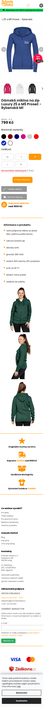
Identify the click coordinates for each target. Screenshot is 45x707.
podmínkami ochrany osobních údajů (20, 634)
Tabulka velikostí (15, 189)
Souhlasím (21, 700)
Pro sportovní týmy (9, 519)
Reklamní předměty (9, 522)
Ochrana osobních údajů (12, 578)
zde (18, 686)
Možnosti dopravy (15, 197)
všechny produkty (9, 525)
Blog (3, 537)
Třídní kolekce (7, 516)
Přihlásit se (8, 641)
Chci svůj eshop (8, 544)
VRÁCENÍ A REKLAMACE (10, 593)
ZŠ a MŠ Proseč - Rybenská (17, 19)
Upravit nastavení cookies (12, 581)
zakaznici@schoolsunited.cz (13, 601)
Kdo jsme (5, 540)
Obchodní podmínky (10, 575)
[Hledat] (28, 5)
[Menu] (41, 5)
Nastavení (21, 692)
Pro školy (5, 513)
